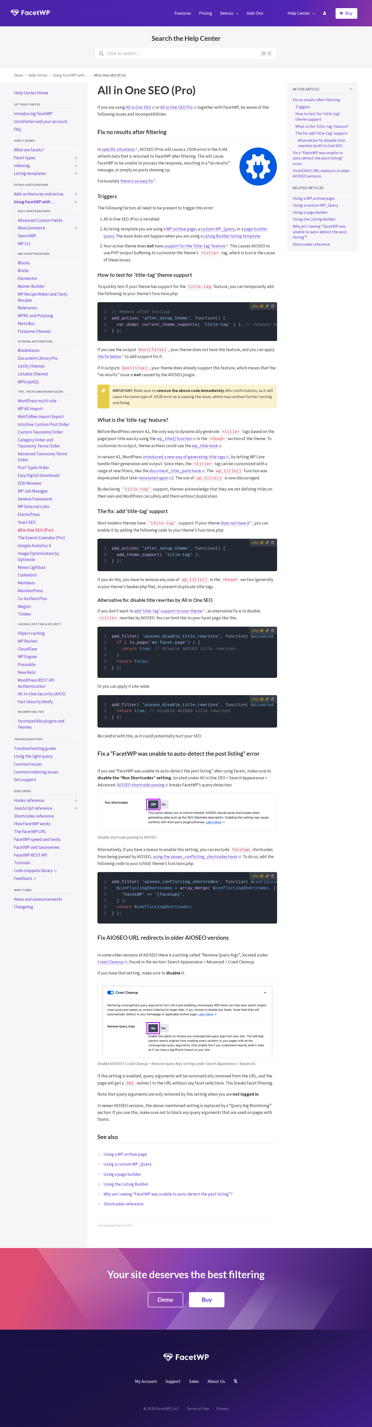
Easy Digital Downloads (39, 475)
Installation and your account (40, 121)
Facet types (24, 157)
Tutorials (22, 862)
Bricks (23, 270)
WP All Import (30, 408)
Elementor (27, 278)
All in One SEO (138, 107)
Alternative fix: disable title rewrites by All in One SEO (321, 143)
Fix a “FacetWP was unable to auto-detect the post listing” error (318, 158)
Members (26, 583)
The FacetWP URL (30, 831)
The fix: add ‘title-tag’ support (321, 133)
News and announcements (38, 899)
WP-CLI (24, 243)
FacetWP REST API (30, 855)
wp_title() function (174, 438)
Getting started (27, 104)
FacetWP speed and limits (37, 839)
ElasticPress (29, 514)
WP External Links (34, 506)
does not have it (235, 523)
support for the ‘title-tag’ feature (194, 246)
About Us (216, 1381)
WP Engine (27, 656)
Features (182, 13)
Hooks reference (29, 800)
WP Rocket (27, 641)
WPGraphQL (28, 382)
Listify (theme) (31, 366)
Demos (226, 13)
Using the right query (33, 756)
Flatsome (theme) (34, 331)
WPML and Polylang (35, 315)
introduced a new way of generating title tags (184, 457)
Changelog (23, 907)
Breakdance (28, 350)
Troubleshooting (28, 739)
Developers (22, 791)
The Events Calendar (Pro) (41, 537)
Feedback (23, 878)
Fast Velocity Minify (35, 702)
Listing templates (30, 173)
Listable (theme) (33, 374)
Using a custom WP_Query (128, 1164)
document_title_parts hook (175, 471)
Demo (165, 1299)
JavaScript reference (33, 808)
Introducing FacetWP (33, 113)
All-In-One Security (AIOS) (42, 694)
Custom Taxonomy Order (40, 432)
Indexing (22, 165)
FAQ (17, 129)
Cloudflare (27, 649)
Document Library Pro (38, 358)
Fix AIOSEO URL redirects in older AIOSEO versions (321, 173)
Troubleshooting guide (35, 748)
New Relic (27, 672)
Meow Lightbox (32, 567)
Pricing (205, 13)
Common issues (28, 764)
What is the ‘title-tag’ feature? (322, 126)
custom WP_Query (218, 229)
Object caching (31, 633)
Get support (25, 779)
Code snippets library (33, 870)
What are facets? (29, 150)
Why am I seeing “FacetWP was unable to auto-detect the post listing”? (168, 1194)
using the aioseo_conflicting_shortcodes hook (195, 856)
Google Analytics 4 (34, 545)
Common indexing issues (36, 772)
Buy (348, 13)
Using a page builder (122, 1174)
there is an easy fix (136, 181)
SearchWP (27, 236)
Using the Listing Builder (126, 1184)
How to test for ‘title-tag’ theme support (317, 116)
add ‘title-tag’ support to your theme (168, 611)
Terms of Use (197, 1408)
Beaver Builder (31, 286)
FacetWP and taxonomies (36, 847)
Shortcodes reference (34, 816)
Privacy (222, 1408)
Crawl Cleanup (110, 962)
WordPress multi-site (37, 401)
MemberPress (30, 590)
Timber (24, 614)
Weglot (24, 606)
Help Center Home (31, 93)
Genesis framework (35, 499)
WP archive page (181, 229)
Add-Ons (255, 13)
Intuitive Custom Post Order (43, 424)
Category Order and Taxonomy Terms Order (39, 443)
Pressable (27, 664)
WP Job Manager (33, 491)
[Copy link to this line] (104, 312)
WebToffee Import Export (41, 416)
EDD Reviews (29, 483)
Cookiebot (27, 575)
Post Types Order (33, 467)
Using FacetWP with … (34, 202)
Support (173, 1381)
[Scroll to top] (351, 89)
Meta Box (26, 323)
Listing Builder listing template (231, 236)
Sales (194, 1381)
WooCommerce (31, 228)
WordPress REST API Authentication (36, 683)
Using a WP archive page (125, 1154)
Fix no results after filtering (316, 99)
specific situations (118, 149)
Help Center (298, 13)
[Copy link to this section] (272, 132)
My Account (324, 13)
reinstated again (153, 478)
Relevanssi (27, 308)
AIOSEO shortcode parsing (140, 785)
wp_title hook (205, 445)
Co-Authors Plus (32, 598)
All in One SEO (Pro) (35, 530)
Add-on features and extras (39, 194)
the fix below (109, 356)
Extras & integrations (31, 185)
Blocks (24, 263)
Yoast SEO (27, 522)
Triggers (302, 106)
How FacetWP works (32, 823)
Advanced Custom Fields (40, 220)
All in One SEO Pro (176, 107)
